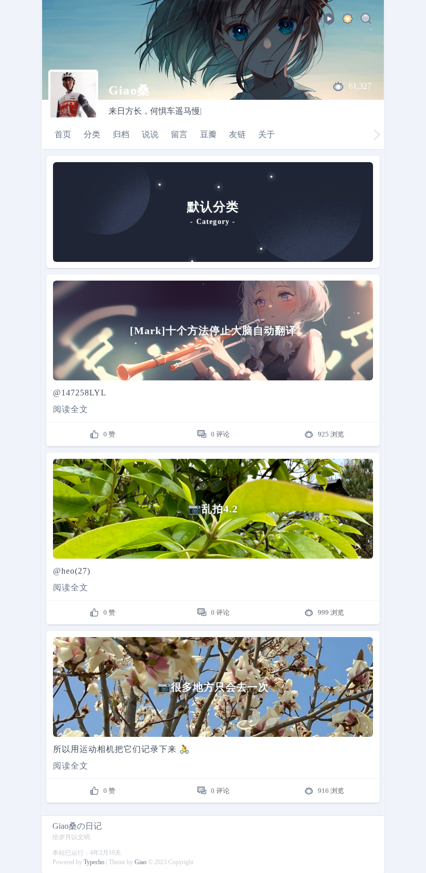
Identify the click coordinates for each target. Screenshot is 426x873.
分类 (92, 134)
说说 (150, 134)
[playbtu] (329, 22)
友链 (237, 134)
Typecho (94, 862)
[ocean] (347, 20)
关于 (266, 134)
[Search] (366, 20)
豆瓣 (208, 134)
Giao (141, 862)
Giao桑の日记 (77, 826)
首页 (63, 134)
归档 (121, 134)
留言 (179, 134)
